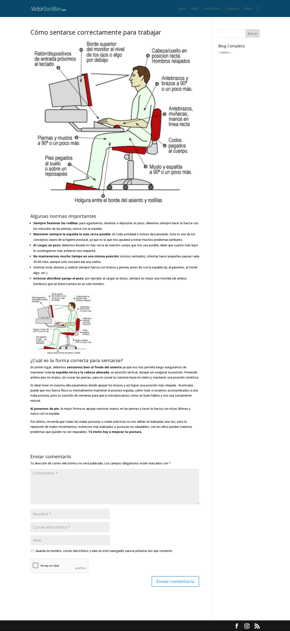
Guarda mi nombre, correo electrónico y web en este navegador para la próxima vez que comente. (104, 551)
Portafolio (212, 8)
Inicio (182, 8)
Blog (248, 8)
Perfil (195, 8)
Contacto (232, 8)
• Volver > (224, 52)
